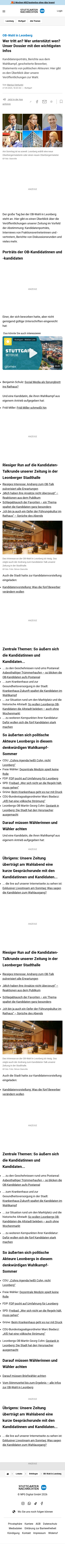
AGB (38, 1523)
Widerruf (53, 1533)
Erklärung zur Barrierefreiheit (40, 1528)
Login (59, 11)
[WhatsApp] (29, 1503)
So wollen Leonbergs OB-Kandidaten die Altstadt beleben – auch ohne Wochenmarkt (31, 709)
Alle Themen (35, 21)
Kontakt (26, 1533)
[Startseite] (7, 1474)
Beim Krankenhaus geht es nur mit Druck (36, 792)
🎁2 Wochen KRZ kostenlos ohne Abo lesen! (32, 2)
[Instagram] (23, 1503)
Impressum (39, 1533)
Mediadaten (15, 1528)
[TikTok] (35, 1503)
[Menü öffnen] (4, 11)
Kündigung (13, 1533)
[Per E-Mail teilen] (44, 102)
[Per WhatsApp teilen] (51, 101)
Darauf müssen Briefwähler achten (24, 1375)
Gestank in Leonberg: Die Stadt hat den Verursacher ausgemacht (31, 810)
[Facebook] (41, 1503)
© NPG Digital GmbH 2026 (32, 1494)
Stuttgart (22, 21)
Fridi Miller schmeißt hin (32, 407)
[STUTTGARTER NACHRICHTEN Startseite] (32, 11)
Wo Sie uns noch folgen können (35, 1511)
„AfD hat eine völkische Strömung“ (24, 801)
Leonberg (10, 21)
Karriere (29, 1523)
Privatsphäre (15, 1523)
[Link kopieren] (31, 102)
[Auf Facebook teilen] (37, 102)
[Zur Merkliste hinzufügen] (60, 102)
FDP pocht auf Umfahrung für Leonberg (33, 778)
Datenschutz (50, 1523)
